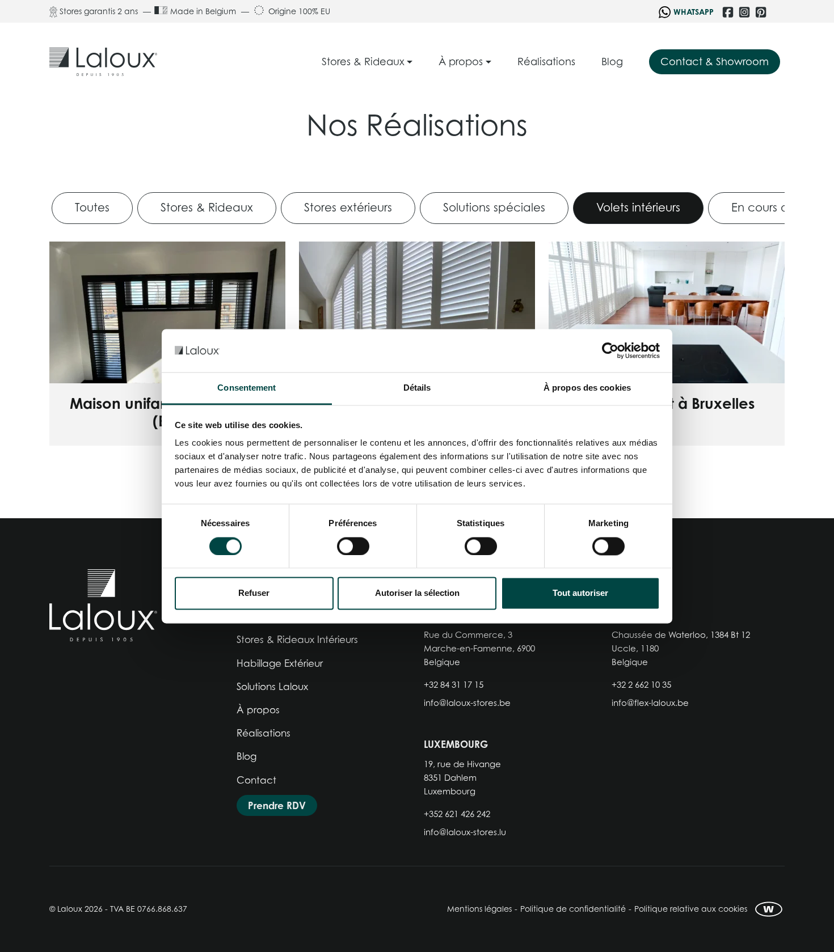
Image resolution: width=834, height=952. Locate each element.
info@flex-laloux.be (650, 702)
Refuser (253, 593)
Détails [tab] (417, 388)
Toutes (92, 207)
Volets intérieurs (638, 207)
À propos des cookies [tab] (587, 388)
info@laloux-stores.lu (465, 832)
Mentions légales (479, 908)
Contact (256, 780)
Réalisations (263, 733)
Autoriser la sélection (417, 593)
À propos (258, 710)
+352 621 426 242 (457, 814)
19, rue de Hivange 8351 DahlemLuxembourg (462, 777)
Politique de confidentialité (573, 908)
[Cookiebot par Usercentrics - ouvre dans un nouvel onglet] (610, 350)
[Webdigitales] (769, 909)
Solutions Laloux (272, 686)
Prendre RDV (277, 805)
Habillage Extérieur (280, 663)
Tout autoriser (580, 593)
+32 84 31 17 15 (453, 684)
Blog (246, 756)
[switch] (353, 546)
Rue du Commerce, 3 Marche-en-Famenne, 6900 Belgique (479, 648)
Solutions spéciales (494, 207)
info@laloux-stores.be (467, 702)
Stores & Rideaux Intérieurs (297, 639)
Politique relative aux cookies (690, 908)
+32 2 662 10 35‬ (641, 684)
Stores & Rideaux (207, 207)
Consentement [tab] (246, 388)
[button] (367, 61)
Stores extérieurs (348, 207)
